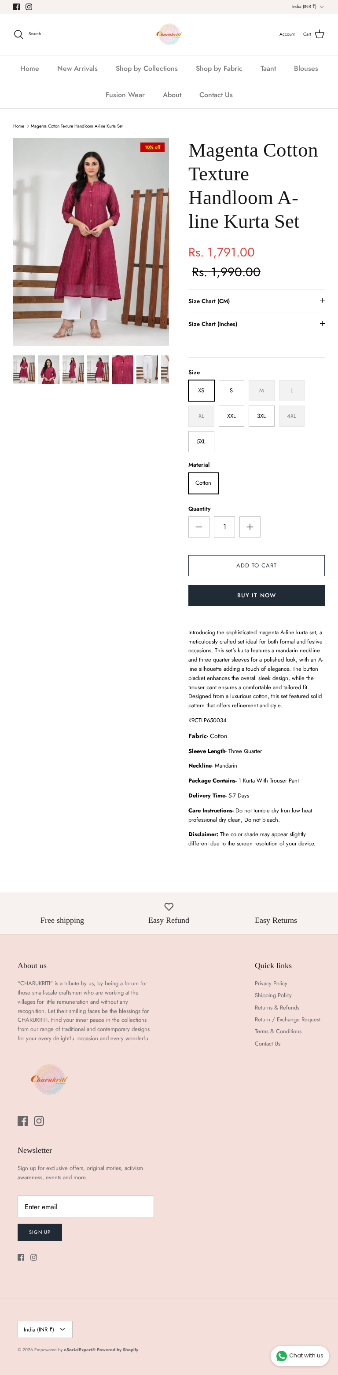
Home (29, 68)
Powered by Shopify (117, 1349)
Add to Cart (256, 565)
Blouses (306, 68)
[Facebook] (16, 7)
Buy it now (256, 595)
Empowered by (65, 1349)
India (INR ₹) (304, 6)
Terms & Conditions (278, 1031)
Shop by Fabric (219, 68)
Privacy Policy (271, 983)
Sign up (40, 1232)
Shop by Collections (147, 68)
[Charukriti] (169, 34)
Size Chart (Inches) (212, 324)
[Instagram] (29, 7)
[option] (91, 242)
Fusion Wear (125, 95)
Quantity (199, 509)
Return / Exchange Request (287, 1019)
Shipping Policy (273, 995)
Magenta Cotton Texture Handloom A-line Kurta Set (76, 126)
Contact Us (216, 95)
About (172, 95)
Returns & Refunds (277, 1007)
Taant (268, 68)
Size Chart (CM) (209, 301)
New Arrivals (77, 68)
